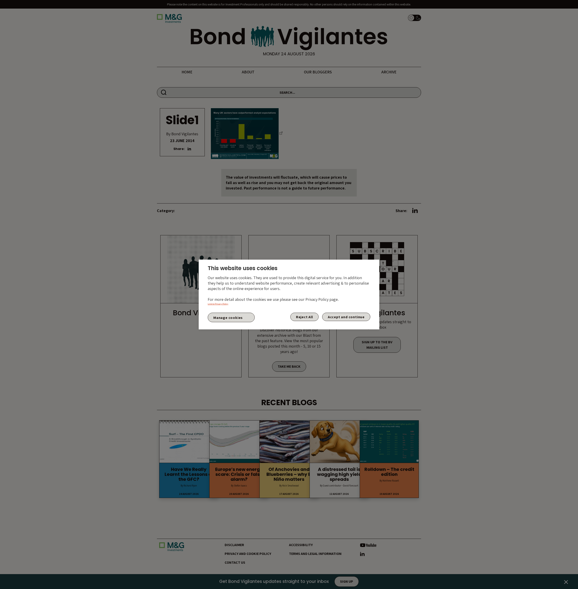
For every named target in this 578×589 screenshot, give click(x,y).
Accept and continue (346, 317)
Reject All (304, 317)
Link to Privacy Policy (218, 303)
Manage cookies (228, 317)
